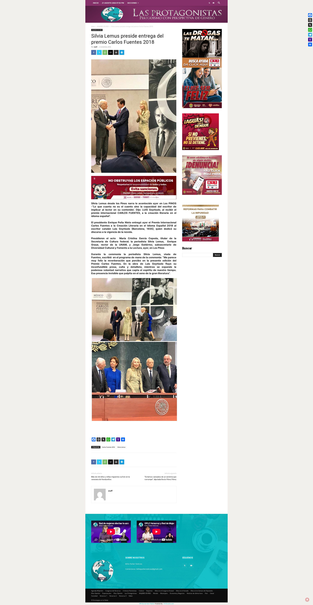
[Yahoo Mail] (310, 39)
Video (131, 596)
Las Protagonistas (131, 593)
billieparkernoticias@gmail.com (149, 569)
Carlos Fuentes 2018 (108, 447)
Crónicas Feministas (130, 591)
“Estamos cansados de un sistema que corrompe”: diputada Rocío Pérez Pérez (160, 478)
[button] (219, 3)
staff (95, 47)
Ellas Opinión (118, 593)
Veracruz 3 (122, 596)
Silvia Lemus (121, 447)
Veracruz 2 (113, 596)
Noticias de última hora (195, 593)
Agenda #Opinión (97, 591)
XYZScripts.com (169, 604)
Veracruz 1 (103, 596)
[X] (310, 24)
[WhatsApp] (104, 52)
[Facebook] (93, 52)
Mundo (155, 593)
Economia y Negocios (177, 593)
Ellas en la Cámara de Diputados (202, 591)
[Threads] (310, 20)
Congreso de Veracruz (113, 591)
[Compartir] (310, 44)
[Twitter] (209, 3)
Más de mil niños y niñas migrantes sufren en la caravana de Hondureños (110, 478)
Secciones (132, 3)
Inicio (96, 3)
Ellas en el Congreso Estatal (164, 591)
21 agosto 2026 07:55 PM (113, 3)
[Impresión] (116, 52)
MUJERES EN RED (103, 26)
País (206, 593)
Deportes (149, 591)
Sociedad (94, 596)
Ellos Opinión (95, 593)
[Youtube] (213, 3)
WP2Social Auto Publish (147, 604)
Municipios (164, 593)
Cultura (141, 591)
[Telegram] (121, 52)
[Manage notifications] (307, 600)
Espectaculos (106, 593)
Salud (212, 593)
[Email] (110, 52)
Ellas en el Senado (182, 591)
